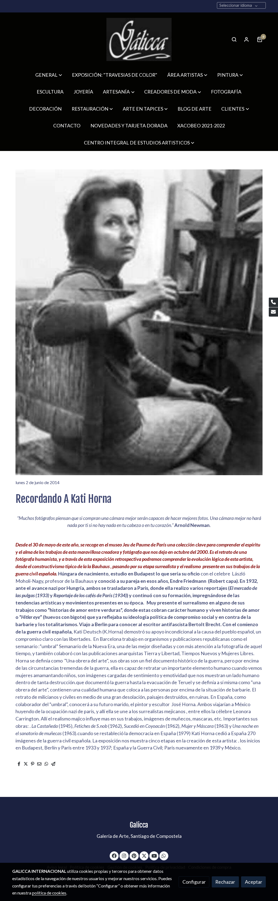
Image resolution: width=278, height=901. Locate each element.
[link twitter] (144, 855)
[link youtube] (154, 855)
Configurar (194, 882)
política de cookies (49, 892)
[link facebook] (114, 855)
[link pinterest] (134, 855)
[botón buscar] (234, 39)
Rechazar (225, 882)
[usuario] (246, 39)
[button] (48, 74)
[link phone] (273, 302)
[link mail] (273, 312)
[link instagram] (124, 855)
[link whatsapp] (163, 855)
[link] (139, 39)
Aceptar (253, 882)
